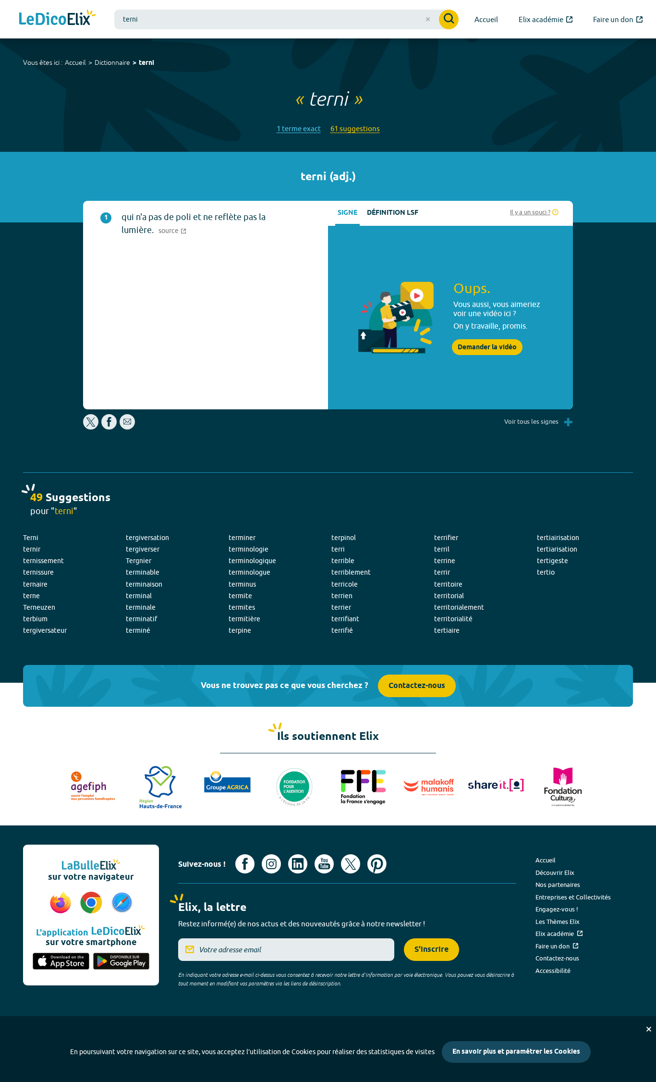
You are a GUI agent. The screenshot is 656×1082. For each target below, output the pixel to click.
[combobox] (286, 19)
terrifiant (345, 619)
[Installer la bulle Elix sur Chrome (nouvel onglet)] (92, 903)
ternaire (35, 584)
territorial (449, 596)
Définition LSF (392, 213)
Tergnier (138, 561)
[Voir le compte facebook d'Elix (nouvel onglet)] (245, 863)
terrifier (446, 537)
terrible (342, 561)
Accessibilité (553, 970)
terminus (242, 584)
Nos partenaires (557, 884)
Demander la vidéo (487, 347)
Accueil (75, 62)
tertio (546, 572)
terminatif (141, 619)
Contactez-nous (417, 686)
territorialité (453, 619)
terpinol (343, 537)
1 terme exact (299, 128)
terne (31, 596)
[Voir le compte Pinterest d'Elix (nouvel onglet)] (377, 863)
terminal (139, 596)
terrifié (342, 630)
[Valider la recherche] (449, 19)
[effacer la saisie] (428, 19)
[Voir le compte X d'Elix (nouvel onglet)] (350, 863)
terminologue (249, 572)
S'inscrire (431, 950)
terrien (341, 596)
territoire (448, 584)
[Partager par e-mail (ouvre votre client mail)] (127, 427)
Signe (347, 213)
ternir (31, 549)
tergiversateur (45, 630)
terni (146, 63)
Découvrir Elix (554, 872)
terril (441, 549)
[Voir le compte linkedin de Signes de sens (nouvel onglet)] (297, 863)
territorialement (459, 607)
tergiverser (142, 549)
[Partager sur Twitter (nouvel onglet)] (91, 427)
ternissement (43, 561)
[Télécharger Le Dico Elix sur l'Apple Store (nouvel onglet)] (61, 962)
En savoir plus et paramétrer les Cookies (516, 1052)
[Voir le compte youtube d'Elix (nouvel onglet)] (324, 863)
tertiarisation (557, 549)
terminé (138, 630)
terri (338, 549)
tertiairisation (558, 537)
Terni (30, 537)
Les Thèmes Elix (557, 921)
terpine (240, 630)
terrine (444, 561)
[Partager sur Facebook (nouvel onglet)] (109, 427)
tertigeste (552, 561)
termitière (244, 619)
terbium (35, 619)
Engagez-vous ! (556, 909)
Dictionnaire (112, 62)
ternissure (38, 572)
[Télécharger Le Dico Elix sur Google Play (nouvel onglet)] (121, 962)
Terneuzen (39, 607)
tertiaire (447, 630)
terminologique (252, 561)
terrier (341, 607)
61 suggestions (355, 128)
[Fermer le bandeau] (649, 1029)
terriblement (351, 572)
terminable (142, 572)
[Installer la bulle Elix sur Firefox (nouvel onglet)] (62, 903)
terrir (442, 572)
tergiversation (147, 537)
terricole (344, 584)
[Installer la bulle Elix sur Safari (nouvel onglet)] (122, 903)
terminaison (144, 584)
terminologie (248, 549)
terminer (242, 537)
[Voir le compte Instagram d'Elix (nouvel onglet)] (271, 863)
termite (240, 596)
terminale (141, 607)
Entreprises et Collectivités (573, 897)
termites (242, 607)
